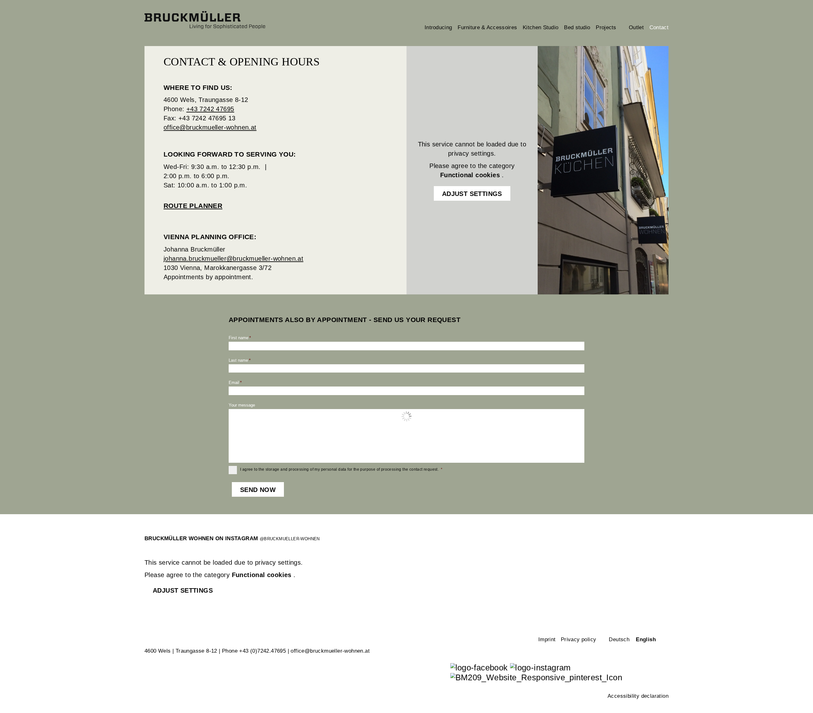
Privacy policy (578, 639)
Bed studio (577, 27)
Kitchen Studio (540, 27)
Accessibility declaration (638, 696)
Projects (609, 27)
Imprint (547, 639)
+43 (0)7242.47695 (262, 651)
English (646, 639)
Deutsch (619, 639)
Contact (659, 27)
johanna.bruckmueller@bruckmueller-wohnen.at (233, 258)
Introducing (438, 27)
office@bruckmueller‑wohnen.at (330, 651)
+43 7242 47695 (210, 108)
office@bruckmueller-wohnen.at (210, 127)
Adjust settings (472, 193)
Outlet (636, 27)
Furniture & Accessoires (487, 27)
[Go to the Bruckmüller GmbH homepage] (218, 20)
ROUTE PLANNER (193, 205)
